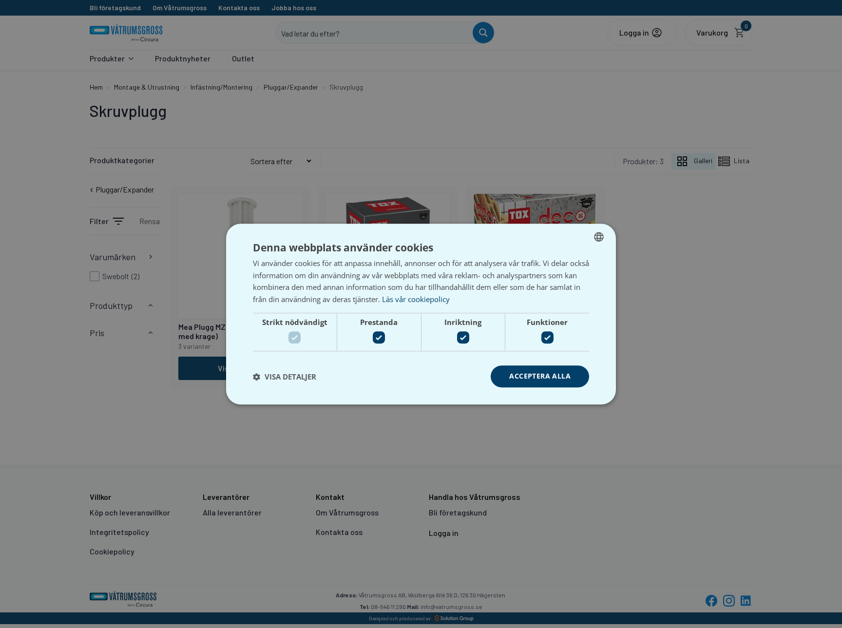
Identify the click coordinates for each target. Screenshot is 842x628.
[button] (284, 376)
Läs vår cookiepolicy (416, 299)
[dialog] (421, 314)
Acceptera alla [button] (540, 376)
